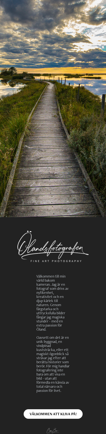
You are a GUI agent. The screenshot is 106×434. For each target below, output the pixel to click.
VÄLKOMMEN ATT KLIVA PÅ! (53, 413)
